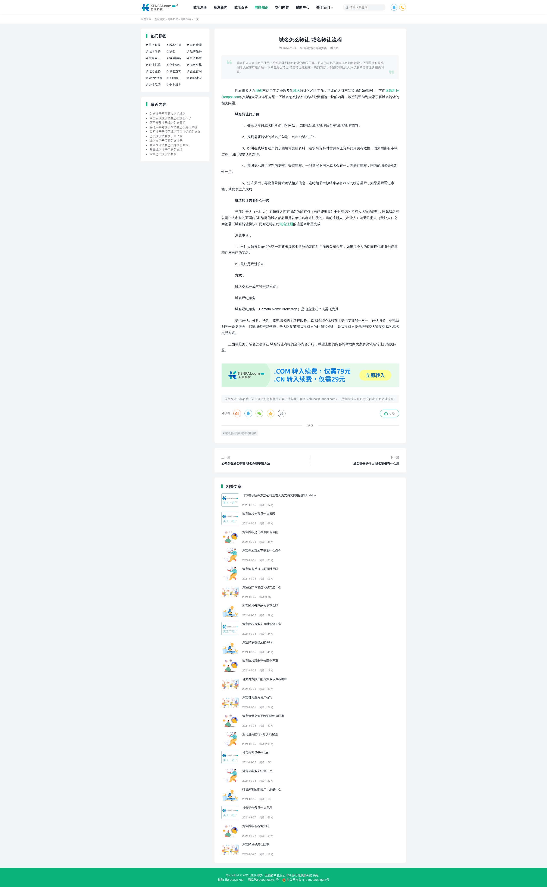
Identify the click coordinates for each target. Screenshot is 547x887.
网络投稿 (186, 19)
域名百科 (241, 7)
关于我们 (323, 7)
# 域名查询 (174, 71)
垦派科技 (159, 19)
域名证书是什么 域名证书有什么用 (376, 460)
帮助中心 (302, 7)
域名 (259, 90)
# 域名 (171, 51)
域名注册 (200, 7)
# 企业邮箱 (153, 64)
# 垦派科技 (153, 44)
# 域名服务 (153, 51)
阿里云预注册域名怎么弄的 (167, 122)
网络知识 (261, 7)
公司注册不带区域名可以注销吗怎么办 (175, 131)
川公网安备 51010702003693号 (308, 879)
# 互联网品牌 (175, 77)
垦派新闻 (220, 7)
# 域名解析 (174, 57)
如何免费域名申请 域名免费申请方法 (245, 460)
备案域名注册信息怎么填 (166, 149)
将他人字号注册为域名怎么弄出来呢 (173, 127)
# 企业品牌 (153, 84)
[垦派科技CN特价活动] (310, 386)
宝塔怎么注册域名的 (163, 154)
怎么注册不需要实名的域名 (167, 113)
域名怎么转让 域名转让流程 (375, 399)
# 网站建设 (194, 77)
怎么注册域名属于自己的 (166, 136)
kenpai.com (231, 96)
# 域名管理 (194, 44)
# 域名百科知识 (154, 57)
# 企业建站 (174, 64)
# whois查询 (154, 77)
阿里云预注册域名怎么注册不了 (170, 118)
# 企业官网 (194, 71)
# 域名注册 (174, 44)
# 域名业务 (153, 71)
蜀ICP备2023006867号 (263, 879)
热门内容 (282, 7)
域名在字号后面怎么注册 (166, 140)
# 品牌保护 (194, 51)
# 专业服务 (174, 84)
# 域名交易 (194, 64)
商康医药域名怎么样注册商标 (169, 145)
